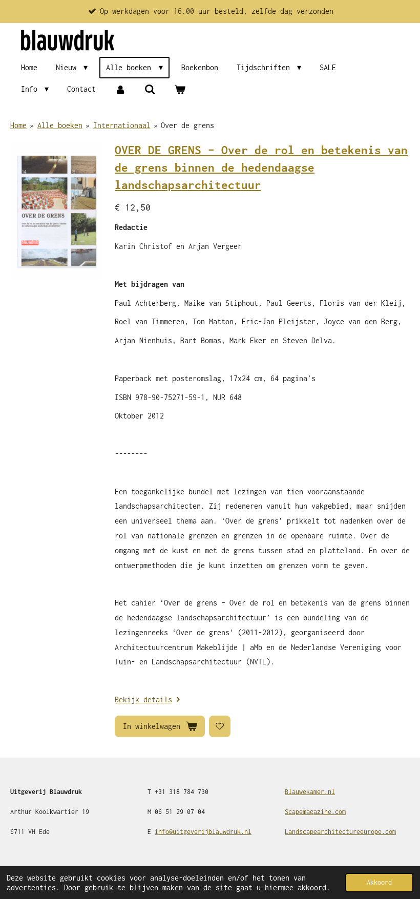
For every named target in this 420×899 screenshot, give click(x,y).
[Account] (120, 89)
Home (18, 125)
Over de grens (187, 125)
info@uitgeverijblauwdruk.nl (203, 831)
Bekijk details (143, 699)
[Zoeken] (150, 89)
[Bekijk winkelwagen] (179, 89)
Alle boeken (59, 125)
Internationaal (122, 125)
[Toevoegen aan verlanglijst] (219, 726)
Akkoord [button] (379, 882)
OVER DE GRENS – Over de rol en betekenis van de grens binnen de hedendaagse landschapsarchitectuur (261, 167)
